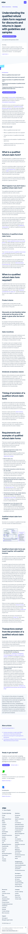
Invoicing (15, 6)
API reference (18, 877)
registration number (8, 456)
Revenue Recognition (7, 853)
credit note (23, 609)
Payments (4, 848)
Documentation (18, 875)
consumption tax (11, 169)
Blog (3, 895)
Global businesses (19, 828)
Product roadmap (19, 891)
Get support (5, 918)
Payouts (4, 849)
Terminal (4, 859)
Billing (3, 820)
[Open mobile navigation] (25, 2)
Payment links (5, 846)
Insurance (17, 847)
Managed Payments (6, 844)
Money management (19, 833)
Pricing (3, 815)
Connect (4, 828)
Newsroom (17, 895)
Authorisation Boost (6, 819)
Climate (4, 826)
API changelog (18, 881)
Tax (3, 857)
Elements (4, 833)
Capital (3, 822)
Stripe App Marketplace (20, 865)
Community (4, 897)
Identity (4, 837)
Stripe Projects (18, 884)
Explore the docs (6, 796)
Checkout (4, 824)
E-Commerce (18, 822)
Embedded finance (19, 824)
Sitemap (4, 909)
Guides (3, 891)
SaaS (16, 837)
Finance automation (19, 826)
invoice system (12, 97)
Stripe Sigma (5, 855)
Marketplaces (18, 831)
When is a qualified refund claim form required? (13, 77)
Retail (16, 858)
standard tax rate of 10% (10, 497)
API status (17, 879)
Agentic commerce (19, 819)
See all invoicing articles (8, 728)
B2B (7, 171)
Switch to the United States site (9, 930)
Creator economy (19, 840)
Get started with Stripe (8, 36)
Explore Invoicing (6, 780)
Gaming (16, 842)
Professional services (20, 854)
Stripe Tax (15, 617)
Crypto (3, 830)
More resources (6, 6)
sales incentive (19, 411)
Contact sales (14, 765)
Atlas (3, 817)
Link (3, 842)
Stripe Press (18, 897)
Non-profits (17, 853)
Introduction (5, 72)
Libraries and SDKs (19, 882)
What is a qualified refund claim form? (11, 75)
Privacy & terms (5, 902)
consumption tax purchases (8, 102)
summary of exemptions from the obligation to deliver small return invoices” (14, 655)
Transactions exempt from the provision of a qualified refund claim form (13, 88)
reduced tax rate (9, 487)
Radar (3, 851)
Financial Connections (7, 835)
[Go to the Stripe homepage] (3, 808)
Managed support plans (7, 920)
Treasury (4, 860)
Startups (17, 817)
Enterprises (17, 815)
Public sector (18, 856)
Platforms (17, 835)
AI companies (18, 839)
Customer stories (6, 893)
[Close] (25, 927)
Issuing (3, 840)
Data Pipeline (5, 831)
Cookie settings (5, 911)
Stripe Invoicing (20, 604)
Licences (4, 907)
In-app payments (19, 830)
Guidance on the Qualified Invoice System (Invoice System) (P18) (15, 687)
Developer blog (18, 886)
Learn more (5, 54)
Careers (17, 893)
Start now (5, 765)
